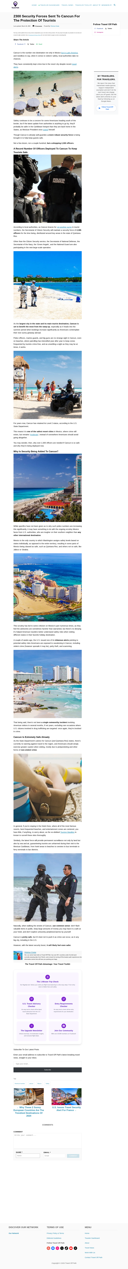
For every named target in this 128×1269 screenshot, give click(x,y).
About (87, 1243)
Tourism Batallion (67, 832)
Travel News (89, 1248)
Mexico (39, 1083)
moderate (34, 435)
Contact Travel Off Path (93, 1257)
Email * (47, 1152)
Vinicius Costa (55, 26)
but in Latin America (69, 53)
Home (87, 1233)
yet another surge (64, 227)
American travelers (20, 1083)
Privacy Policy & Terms (55, 1233)
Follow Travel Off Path (107, 108)
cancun (31, 1083)
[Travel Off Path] (17, 5)
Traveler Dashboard (92, 1238)
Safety (47, 1083)
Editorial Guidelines (54, 1238)
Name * (19, 1152)
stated (45, 130)
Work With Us (90, 1253)
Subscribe (47, 1070)
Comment (18, 1132)
